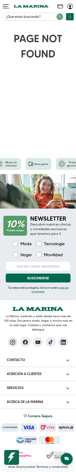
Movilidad (53, 254)
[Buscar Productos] (60, 17)
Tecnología (54, 243)
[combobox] (33, 17)
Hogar (26, 254)
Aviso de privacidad (21, 467)
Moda (26, 243)
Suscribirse (38, 278)
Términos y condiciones (52, 467)
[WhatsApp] (67, 459)
